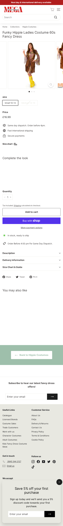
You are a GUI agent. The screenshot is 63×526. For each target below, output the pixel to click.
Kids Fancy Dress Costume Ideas (14, 445)
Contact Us (37, 427)
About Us (36, 415)
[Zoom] (50, 84)
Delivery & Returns (40, 423)
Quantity (7, 191)
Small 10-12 (10, 103)
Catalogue (7, 415)
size (4, 97)
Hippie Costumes (29, 27)
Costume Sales (9, 423)
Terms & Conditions (40, 435)
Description (8, 253)
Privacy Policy (38, 431)
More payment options (31, 227)
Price (5, 112)
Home (4, 27)
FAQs (34, 419)
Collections (14, 27)
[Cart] (52, 9)
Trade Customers (10, 427)
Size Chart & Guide (12, 267)
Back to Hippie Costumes (33, 354)
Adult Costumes (9, 440)
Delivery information (13, 260)
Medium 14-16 (28, 103)
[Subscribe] (49, 514)
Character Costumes (11, 435)
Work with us (8, 431)
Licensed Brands (10, 419)
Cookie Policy (38, 440)
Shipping (17, 205)
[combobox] (31, 17)
